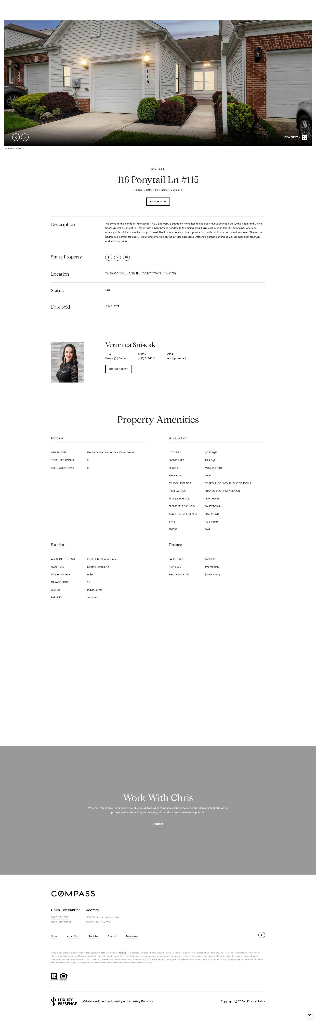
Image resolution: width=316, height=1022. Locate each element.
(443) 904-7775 (59, 917)
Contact (111, 936)
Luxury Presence (142, 1001)
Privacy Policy (256, 1001)
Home (54, 936)
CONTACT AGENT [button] (118, 369)
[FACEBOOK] (261, 935)
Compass (123, 952)
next (25, 137)
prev (16, 137)
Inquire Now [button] (158, 201)
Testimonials (132, 936)
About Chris (73, 936)
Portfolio (93, 936)
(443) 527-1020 (146, 358)
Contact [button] (158, 824)
